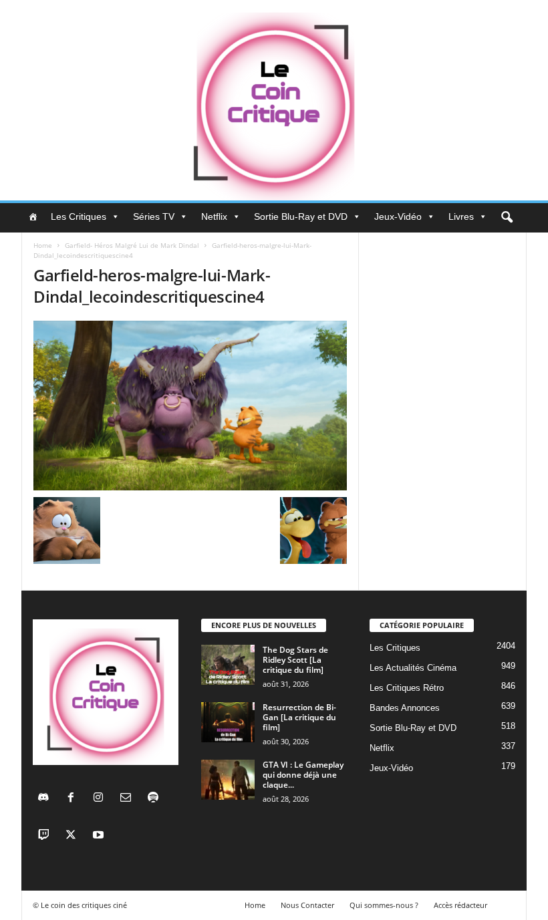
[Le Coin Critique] (274, 100)
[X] (74, 836)
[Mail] (128, 799)
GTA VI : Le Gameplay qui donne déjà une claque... (303, 774)
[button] (506, 218)
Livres (461, 216)
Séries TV (153, 216)
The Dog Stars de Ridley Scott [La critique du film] (295, 659)
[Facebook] (74, 799)
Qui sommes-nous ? (384, 905)
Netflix (214, 216)
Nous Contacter (307, 905)
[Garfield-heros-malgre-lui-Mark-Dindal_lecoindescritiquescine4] (190, 405)
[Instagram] (101, 799)
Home (42, 245)
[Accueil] (32, 216)
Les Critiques (78, 216)
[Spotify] (154, 799)
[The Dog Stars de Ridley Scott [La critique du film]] (228, 665)
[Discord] (46, 799)
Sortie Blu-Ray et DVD (301, 216)
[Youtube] (100, 836)
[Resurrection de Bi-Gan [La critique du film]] (228, 722)
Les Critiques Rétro (407, 688)
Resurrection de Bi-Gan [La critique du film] (299, 717)
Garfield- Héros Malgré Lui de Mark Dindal (132, 245)
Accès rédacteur (460, 905)
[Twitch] (46, 836)
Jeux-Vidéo (398, 216)
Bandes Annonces (405, 708)
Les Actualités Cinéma (413, 668)
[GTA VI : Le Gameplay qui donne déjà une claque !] (228, 780)
